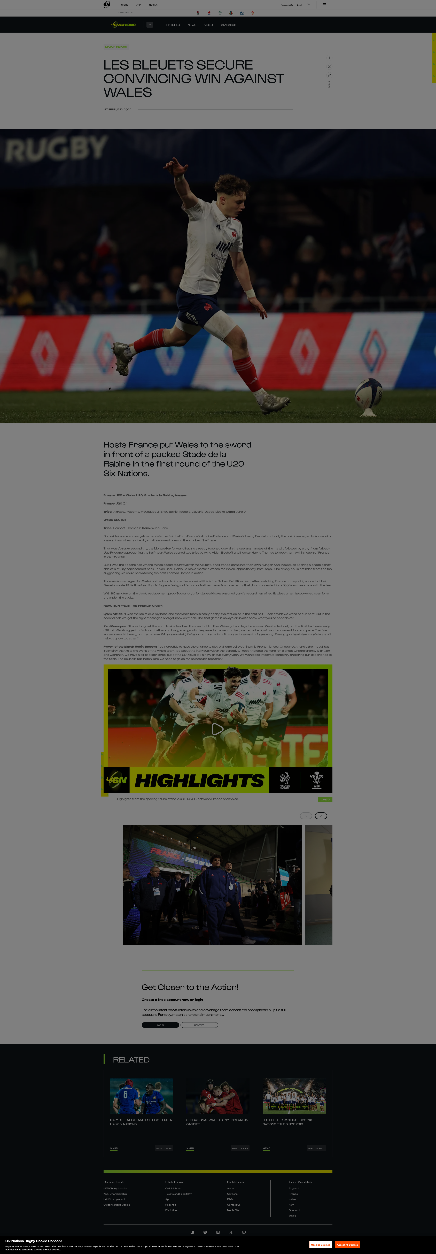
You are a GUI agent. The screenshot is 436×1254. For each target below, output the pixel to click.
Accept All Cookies (347, 1244)
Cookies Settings (320, 1244)
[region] (218, 1245)
